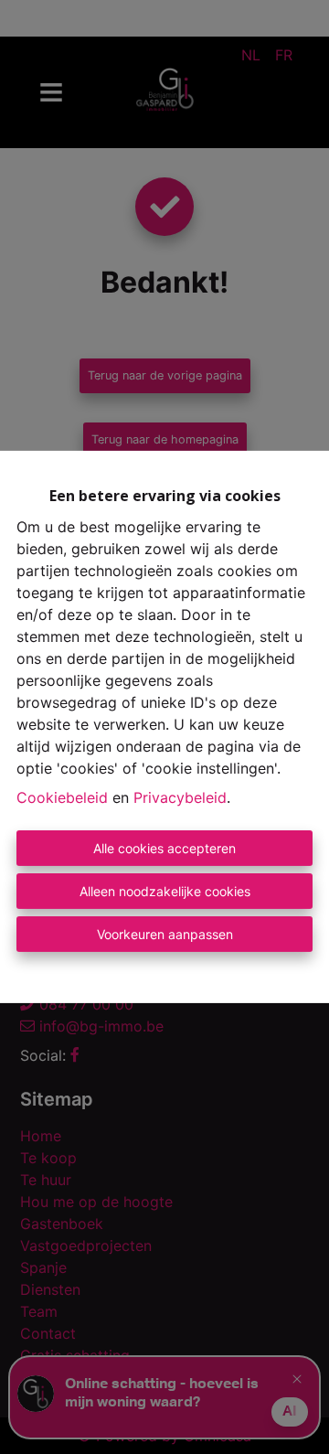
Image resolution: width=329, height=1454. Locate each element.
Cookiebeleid (62, 797)
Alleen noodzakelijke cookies (165, 891)
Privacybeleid (180, 797)
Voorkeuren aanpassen (165, 934)
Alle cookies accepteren (164, 848)
